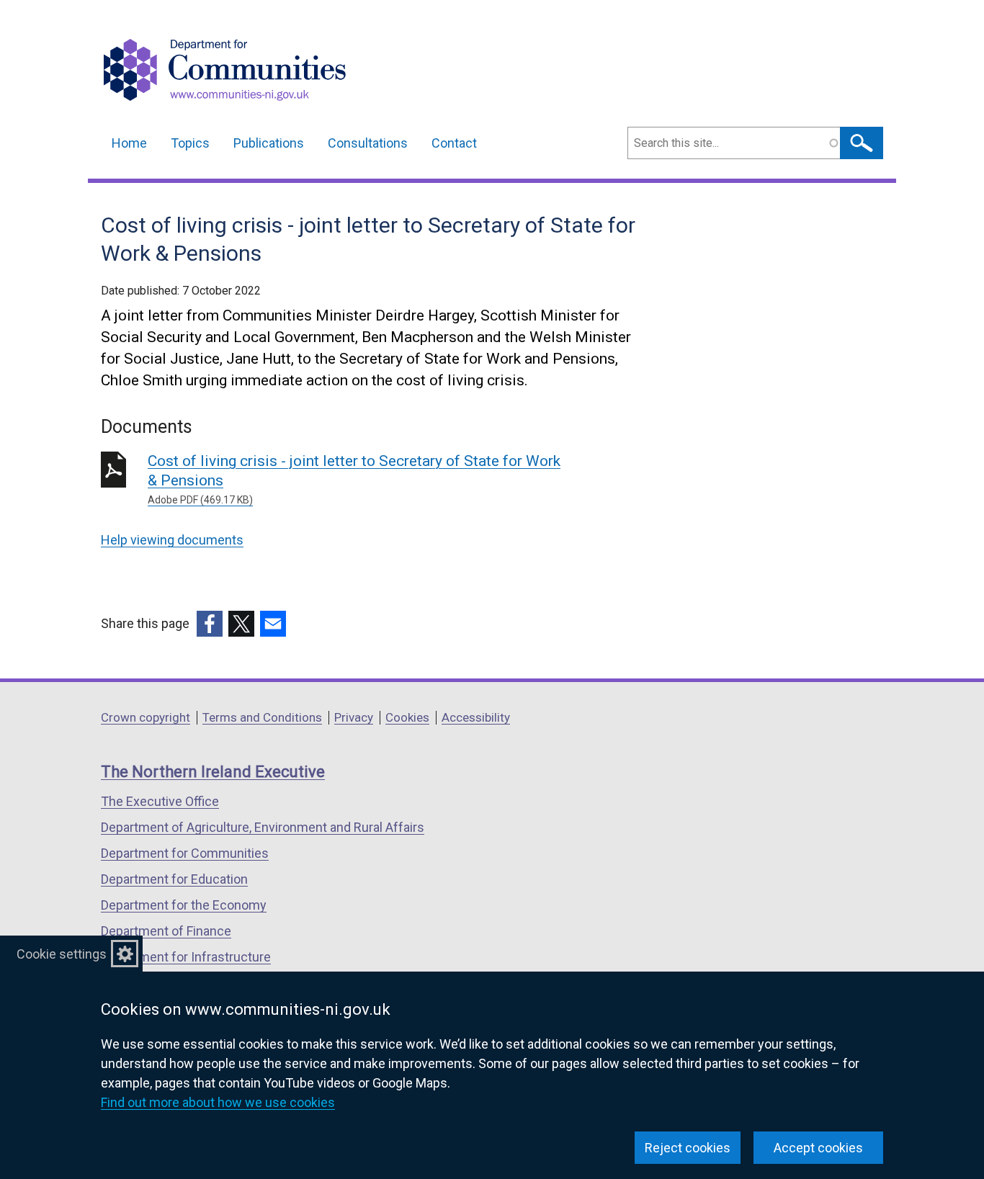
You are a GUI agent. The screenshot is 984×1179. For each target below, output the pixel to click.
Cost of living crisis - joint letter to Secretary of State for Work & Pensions (354, 479)
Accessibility (476, 717)
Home (129, 143)
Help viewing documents (172, 539)
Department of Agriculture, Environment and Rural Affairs (262, 827)
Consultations (368, 143)
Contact (454, 143)
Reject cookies (687, 1147)
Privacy (353, 717)
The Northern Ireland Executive (213, 772)
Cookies (407, 717)
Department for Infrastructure (186, 956)
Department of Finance (166, 930)
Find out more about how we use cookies (218, 1102)
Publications (268, 143)
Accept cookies (818, 1147)
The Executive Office (160, 801)
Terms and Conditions (262, 717)
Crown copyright (145, 717)
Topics (190, 143)
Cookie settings (62, 953)
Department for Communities (185, 853)
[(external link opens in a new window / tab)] (210, 624)
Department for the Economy (184, 905)
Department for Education (174, 879)
